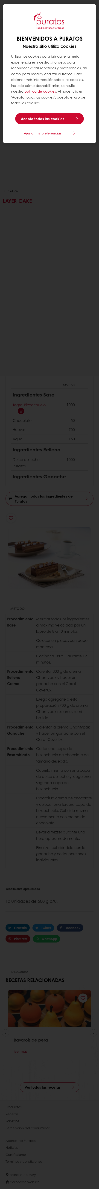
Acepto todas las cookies (42, 118)
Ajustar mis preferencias (42, 133)
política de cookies (40, 91)
